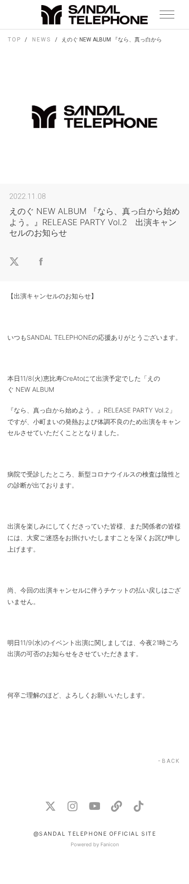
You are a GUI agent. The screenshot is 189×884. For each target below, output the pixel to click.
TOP (14, 39)
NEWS (41, 39)
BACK (171, 761)
